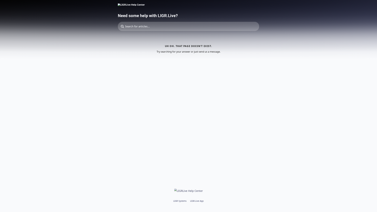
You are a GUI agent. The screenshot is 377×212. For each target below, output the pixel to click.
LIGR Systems (180, 200)
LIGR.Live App (197, 200)
